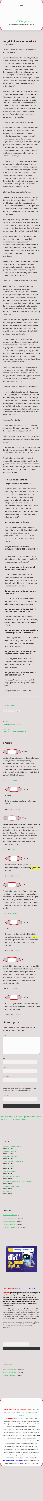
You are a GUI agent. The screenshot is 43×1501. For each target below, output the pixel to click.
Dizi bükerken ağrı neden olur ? (12, 1186)
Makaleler (11, 705)
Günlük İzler (21, 21)
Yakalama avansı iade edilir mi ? (12, 1176)
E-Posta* (5, 1067)
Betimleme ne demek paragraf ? (12, 1146)
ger (18, 711)
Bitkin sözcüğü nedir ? (9, 1166)
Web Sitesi (6, 1076)
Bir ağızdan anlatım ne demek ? (12, 1227)
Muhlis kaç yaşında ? (12, 724)
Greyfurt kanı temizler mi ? (10, 1215)
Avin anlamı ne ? (7, 1191)
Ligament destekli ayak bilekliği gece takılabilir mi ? (17, 1181)
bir (4, 711)
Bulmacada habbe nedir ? (10, 1151)
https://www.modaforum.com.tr (11, 1117)
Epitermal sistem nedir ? (9, 1221)
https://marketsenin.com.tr (32, 1117)
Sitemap (23, 1119)
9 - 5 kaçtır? (6, 1095)
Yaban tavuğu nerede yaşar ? (11, 1156)
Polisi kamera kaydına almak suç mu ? (13, 1161)
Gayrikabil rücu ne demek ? (15, 731)
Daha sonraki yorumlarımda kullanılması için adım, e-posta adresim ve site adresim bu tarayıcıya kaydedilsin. (19, 1089)
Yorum (4, 1035)
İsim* (4, 1058)
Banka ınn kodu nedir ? (9, 1171)
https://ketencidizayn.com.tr (10, 1119)
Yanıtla (15, 780)
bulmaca (11, 711)
